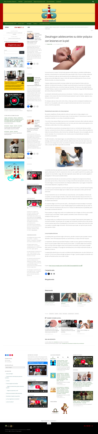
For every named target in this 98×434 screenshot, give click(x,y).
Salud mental (59, 393)
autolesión (56, 313)
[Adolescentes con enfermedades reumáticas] (85, 297)
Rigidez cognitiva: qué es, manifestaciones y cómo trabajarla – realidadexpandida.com (33, 246)
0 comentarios (29, 116)
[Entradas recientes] (52, 357)
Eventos (35, 23)
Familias (15, 117)
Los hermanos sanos (8, 123)
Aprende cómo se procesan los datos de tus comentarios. (73, 343)
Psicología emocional (60, 391)
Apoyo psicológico (9, 373)
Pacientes (20, 125)
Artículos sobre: (21, 23)
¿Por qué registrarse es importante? (12, 398)
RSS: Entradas (7, 360)
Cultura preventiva (60, 373)
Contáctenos (58, 1)
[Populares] (57, 357)
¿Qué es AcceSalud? (28, 1)
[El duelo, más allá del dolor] (52, 297)
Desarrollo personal (61, 360)
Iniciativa (15, 125)
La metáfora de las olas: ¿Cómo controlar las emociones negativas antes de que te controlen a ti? (52, 330)
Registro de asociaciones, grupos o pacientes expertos (15, 387)
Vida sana (61, 380)
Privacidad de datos (50, 1)
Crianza (47, 27)
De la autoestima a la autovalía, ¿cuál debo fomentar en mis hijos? (33, 254)
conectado (56, 342)
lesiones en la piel (71, 313)
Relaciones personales (61, 379)
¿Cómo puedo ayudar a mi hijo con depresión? (82, 404)
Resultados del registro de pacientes (13, 396)
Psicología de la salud (19, 119)
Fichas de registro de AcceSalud (12, 383)
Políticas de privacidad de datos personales (14, 393)
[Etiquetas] (67, 357)
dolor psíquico (65, 313)
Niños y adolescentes (54, 27)
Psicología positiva (64, 365)
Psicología (29, 23)
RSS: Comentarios (8, 361)
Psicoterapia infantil (18, 120)
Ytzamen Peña (49, 44)
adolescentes (51, 313)
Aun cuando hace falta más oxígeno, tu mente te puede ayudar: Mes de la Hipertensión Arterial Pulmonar (63, 368)
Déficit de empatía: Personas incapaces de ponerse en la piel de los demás (68, 330)
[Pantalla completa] (46, 391)
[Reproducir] (29, 391)
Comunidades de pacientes (45, 23)
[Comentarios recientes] (62, 357)
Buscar (5, 50)
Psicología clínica (60, 364)
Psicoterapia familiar (8, 120)
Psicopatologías (70, 27)
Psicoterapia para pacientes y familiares (12, 121)
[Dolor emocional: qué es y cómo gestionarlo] (68, 297)
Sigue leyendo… (34, 229)
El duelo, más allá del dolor (50, 302)
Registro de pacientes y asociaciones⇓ (48, 420)
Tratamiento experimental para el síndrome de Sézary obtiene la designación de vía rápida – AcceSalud (34, 260)
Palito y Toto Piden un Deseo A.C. (10, 1)
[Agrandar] (22, 58)
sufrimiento (76, 313)
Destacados (10, 117)
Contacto (8, 380)
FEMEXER (20, 1)
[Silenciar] (43, 391)
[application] (38, 387)
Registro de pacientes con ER (39, 1)
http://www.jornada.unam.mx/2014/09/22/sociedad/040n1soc (65, 265)
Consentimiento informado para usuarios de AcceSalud (13, 377)
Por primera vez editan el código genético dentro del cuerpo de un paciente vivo (33, 274)
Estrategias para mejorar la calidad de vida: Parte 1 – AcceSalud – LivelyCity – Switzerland (34, 239)
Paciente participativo (65, 375)
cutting (60, 313)
